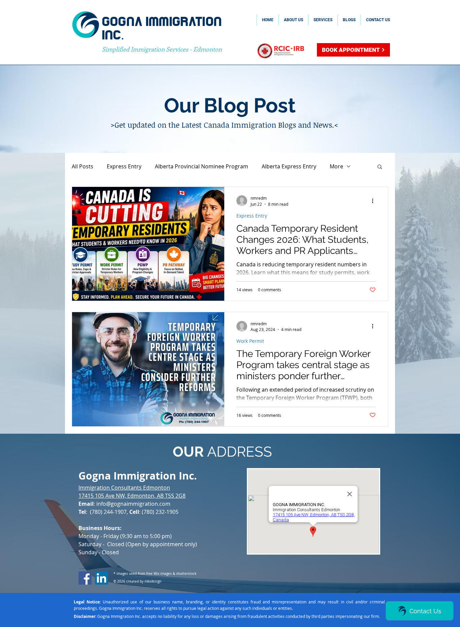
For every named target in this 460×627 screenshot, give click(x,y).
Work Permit (250, 341)
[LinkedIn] (101, 578)
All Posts (82, 166)
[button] (379, 167)
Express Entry (124, 166)
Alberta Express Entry (289, 166)
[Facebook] (85, 578)
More (336, 166)
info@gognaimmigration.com (133, 503)
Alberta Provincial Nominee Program (201, 166)
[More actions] (375, 201)
